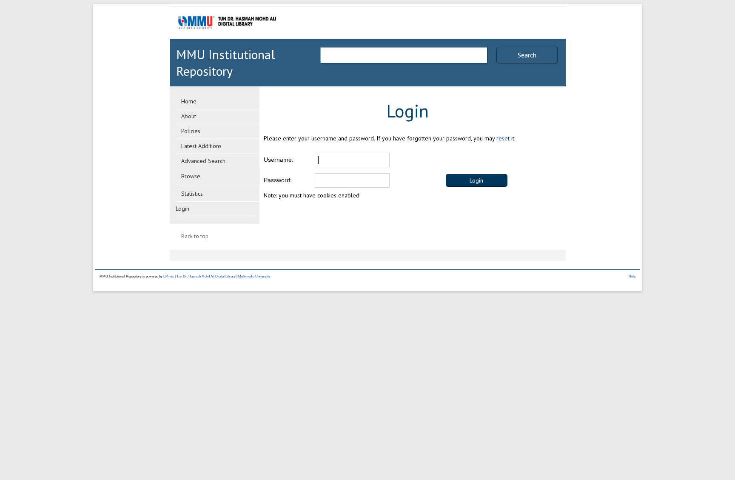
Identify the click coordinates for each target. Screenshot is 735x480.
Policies (190, 131)
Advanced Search (203, 161)
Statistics (192, 193)
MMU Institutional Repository (225, 62)
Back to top (194, 236)
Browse (190, 176)
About (188, 116)
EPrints (168, 276)
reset (503, 138)
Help (632, 276)
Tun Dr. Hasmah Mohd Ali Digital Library (206, 276)
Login (182, 208)
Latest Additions (201, 146)
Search (527, 55)
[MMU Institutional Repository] (227, 37)
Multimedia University (254, 276)
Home (189, 101)
